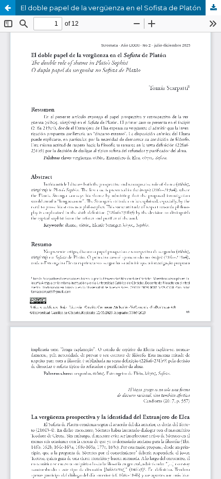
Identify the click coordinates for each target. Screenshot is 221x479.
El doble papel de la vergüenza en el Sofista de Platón (111, 8)
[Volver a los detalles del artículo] (7, 7)
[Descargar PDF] (213, 7)
